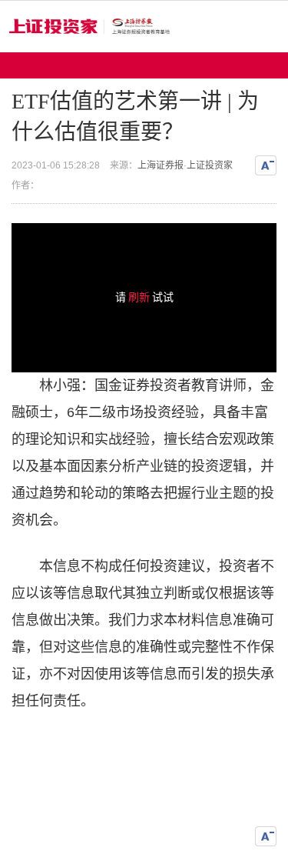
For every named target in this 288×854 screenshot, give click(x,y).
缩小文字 (265, 165)
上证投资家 (210, 165)
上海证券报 (160, 165)
